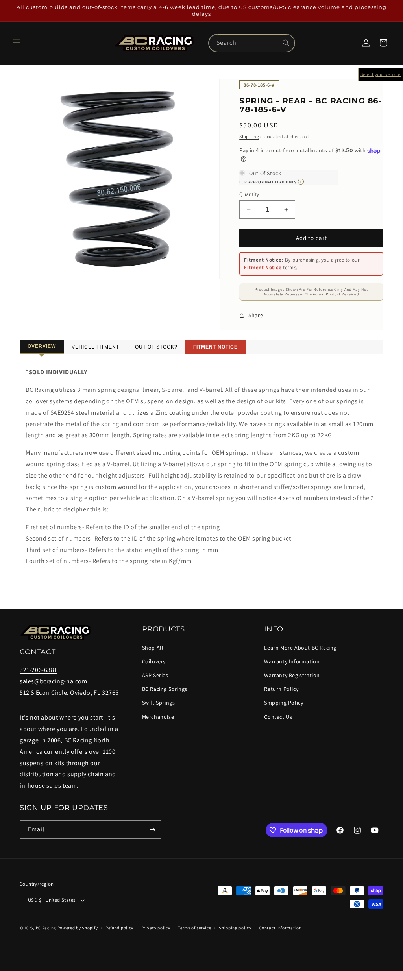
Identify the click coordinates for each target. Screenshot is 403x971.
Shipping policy (235, 927)
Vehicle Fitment (95, 347)
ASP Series (155, 675)
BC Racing (46, 927)
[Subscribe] (152, 829)
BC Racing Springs (164, 688)
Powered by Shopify (77, 927)
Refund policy (119, 927)
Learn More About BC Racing (300, 647)
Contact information (280, 927)
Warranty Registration (292, 675)
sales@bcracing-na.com (53, 681)
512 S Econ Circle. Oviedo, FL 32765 (69, 693)
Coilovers (154, 661)
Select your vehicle (380, 74)
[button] (16, 43)
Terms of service (194, 927)
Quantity (249, 194)
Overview (42, 346)
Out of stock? (156, 347)
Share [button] (255, 315)
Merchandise (158, 716)
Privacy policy (155, 927)
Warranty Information (292, 661)
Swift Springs (158, 702)
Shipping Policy (283, 702)
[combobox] (252, 43)
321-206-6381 (38, 670)
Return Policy (281, 688)
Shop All (153, 647)
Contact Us (278, 716)
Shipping (249, 136)
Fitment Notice (262, 267)
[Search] (286, 43)
